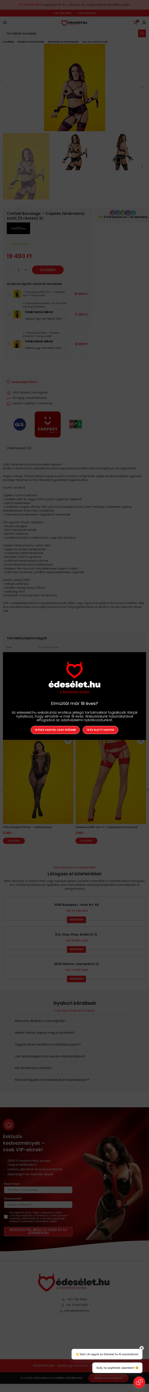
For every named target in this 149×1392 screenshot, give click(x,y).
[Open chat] (139, 1382)
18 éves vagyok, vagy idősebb (55, 730)
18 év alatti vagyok (100, 730)
